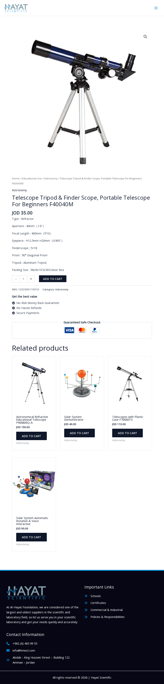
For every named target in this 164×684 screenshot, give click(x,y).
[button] (145, 36)
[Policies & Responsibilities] (104, 616)
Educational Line (32, 178)
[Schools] (92, 595)
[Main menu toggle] (156, 8)
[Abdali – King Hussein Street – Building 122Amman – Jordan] (38, 660)
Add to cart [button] (31, 436)
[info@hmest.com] (20, 650)
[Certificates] (95, 602)
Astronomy (51, 178)
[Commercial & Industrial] (103, 609)
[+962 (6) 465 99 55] (21, 643)
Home (16, 178)
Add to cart (52, 279)
